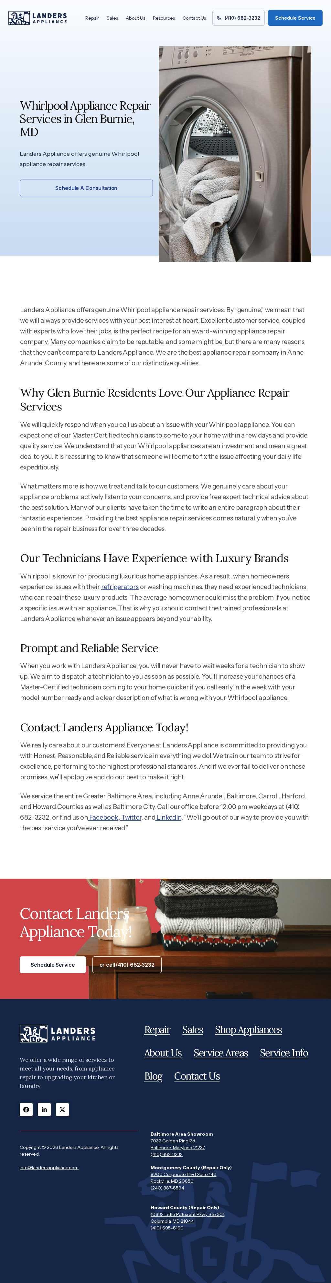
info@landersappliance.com (49, 1167)
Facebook (103, 817)
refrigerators (120, 587)
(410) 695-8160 (167, 1228)
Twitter (130, 817)
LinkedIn (168, 817)
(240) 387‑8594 (167, 1188)
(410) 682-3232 (167, 1154)
